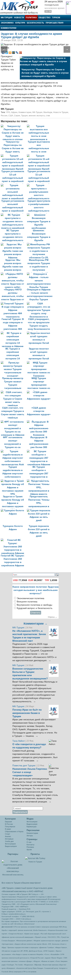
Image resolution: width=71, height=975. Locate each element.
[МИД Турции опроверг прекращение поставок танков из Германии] (39, 362)
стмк (48, 115)
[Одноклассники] (10, 52)
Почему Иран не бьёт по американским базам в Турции (27, 713)
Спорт (7, 834)
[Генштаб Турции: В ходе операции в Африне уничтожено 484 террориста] (14, 303)
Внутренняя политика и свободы (34, 605)
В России (9, 824)
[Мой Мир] (13, 52)
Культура (20, 23)
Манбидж (47, 112)
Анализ (8, 836)
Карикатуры (31, 827)
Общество (44, 17)
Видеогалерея (11, 846)
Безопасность (35, 23)
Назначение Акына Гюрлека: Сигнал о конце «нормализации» (29, 772)
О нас (29, 842)
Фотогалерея (10, 844)
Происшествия (54, 23)
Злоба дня (9, 841)
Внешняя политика (27, 601)
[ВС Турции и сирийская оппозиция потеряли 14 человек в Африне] (14, 333)
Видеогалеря (32, 824)
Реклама (30, 847)
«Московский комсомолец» (14, 891)
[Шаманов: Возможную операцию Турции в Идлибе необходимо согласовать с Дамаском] (39, 215)
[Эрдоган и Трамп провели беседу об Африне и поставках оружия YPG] (14, 481)
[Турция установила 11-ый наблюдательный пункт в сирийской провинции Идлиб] (39, 156)
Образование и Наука (14, 831)
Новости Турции (60, 112)
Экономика (7, 23)
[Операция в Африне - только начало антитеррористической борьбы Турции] (39, 274)
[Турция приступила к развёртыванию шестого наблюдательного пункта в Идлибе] (39, 185)
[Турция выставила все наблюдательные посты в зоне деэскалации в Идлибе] (39, 126)
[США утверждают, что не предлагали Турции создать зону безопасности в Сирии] (39, 303)
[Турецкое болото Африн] (14, 510)
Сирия (17, 115)
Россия (4, 115)
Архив (29, 850)
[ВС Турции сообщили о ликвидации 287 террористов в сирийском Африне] (39, 451)
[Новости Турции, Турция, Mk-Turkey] (35, 858)
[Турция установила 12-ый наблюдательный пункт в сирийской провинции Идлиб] (14, 156)
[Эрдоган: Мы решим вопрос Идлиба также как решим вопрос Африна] (14, 244)
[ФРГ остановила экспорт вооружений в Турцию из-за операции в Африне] (14, 422)
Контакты (30, 845)
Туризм (56, 17)
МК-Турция (6, 17)
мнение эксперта (37, 115)
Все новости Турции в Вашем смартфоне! (21, 883)
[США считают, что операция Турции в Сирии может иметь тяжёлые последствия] (14, 392)
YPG (8, 112)
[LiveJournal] (17, 52)
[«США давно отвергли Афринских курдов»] (39, 392)
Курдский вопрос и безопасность (34, 608)
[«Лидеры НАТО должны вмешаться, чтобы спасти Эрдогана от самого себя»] (14, 274)
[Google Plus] (20, 52)
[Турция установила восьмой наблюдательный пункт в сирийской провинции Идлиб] (14, 185)
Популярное (10, 827)
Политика (31, 17)
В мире (8, 829)
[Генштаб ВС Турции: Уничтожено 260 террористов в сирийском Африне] (13, 540)
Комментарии (8, 28)
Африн (14, 112)
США (10, 115)
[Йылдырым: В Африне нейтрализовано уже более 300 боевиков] (39, 422)
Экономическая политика (30, 598)
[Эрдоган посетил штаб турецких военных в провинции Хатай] (39, 333)
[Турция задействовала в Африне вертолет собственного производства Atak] (14, 451)
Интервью (9, 839)
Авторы (30, 836)
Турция (24, 115)
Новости (19, 17)
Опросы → (52, 617)
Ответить (35, 612)
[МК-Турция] (20, 7)
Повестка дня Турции (24, 765)
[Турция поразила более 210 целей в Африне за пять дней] (39, 510)
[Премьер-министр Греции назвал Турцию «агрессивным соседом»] (14, 362)
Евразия (8, 822)
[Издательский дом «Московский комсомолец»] (13, 864)
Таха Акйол (18, 741)
